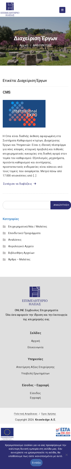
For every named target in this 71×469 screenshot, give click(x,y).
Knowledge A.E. (45, 419)
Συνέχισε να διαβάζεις (18, 183)
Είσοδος (35, 393)
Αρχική (24, 45)
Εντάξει (36, 462)
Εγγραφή (35, 397)
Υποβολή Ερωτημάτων (35, 373)
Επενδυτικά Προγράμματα (24, 233)
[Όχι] (66, 456)
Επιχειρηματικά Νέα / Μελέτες (27, 226)
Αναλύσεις (15, 239)
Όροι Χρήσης (48, 413)
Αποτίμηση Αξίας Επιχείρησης (35, 367)
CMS (7, 92)
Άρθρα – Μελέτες (19, 259)
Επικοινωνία (35, 347)
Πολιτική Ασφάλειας (25, 413)
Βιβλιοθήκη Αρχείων (21, 253)
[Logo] (35, 297)
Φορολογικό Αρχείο (21, 246)
